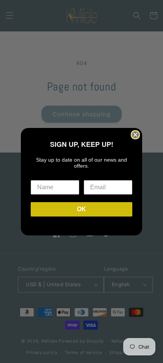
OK (81, 209)
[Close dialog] (135, 135)
